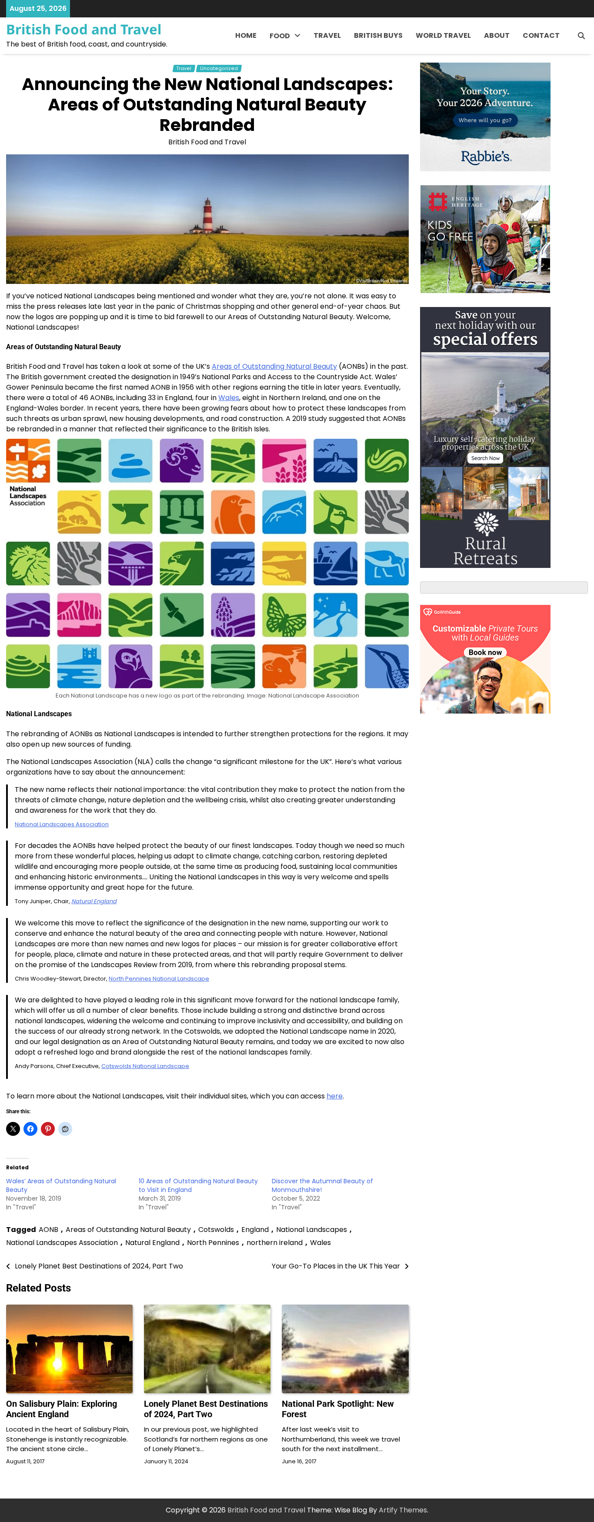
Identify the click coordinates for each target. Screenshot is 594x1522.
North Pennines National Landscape (159, 979)
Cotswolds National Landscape (145, 1066)
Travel (327, 35)
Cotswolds (216, 1230)
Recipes (283, 75)
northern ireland (275, 1243)
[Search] (581, 35)
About (497, 35)
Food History (291, 57)
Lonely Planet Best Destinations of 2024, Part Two (206, 1409)
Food (280, 36)
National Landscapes (311, 1230)
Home (246, 35)
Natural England (94, 901)
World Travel (443, 35)
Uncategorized (219, 68)
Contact (541, 35)
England (255, 1230)
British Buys (378, 35)
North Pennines (213, 1243)
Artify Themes (403, 1510)
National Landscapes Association (62, 824)
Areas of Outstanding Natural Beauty (274, 366)
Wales (228, 398)
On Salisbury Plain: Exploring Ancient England (61, 1409)
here (335, 1096)
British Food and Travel (83, 29)
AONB (48, 1230)
